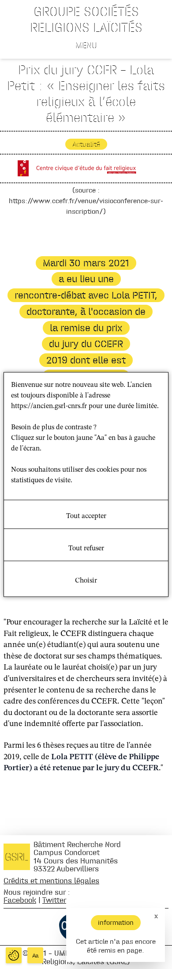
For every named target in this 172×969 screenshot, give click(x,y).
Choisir (86, 580)
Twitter (54, 900)
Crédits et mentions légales (51, 880)
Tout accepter (86, 516)
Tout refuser (86, 548)
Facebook (20, 900)
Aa (35, 955)
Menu (86, 45)
